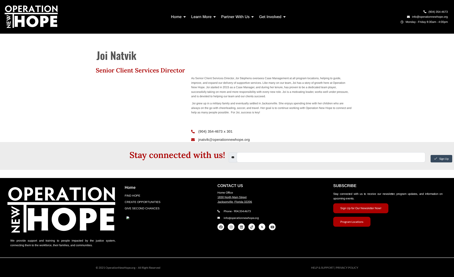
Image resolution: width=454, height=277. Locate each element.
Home (176, 17)
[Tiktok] (251, 227)
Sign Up (444, 158)
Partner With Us (235, 17)
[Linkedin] (241, 227)
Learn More (201, 17)
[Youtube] (272, 227)
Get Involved (270, 17)
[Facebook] (220, 227)
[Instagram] (231, 227)
